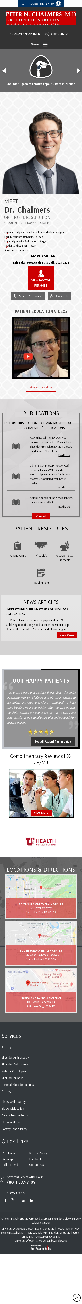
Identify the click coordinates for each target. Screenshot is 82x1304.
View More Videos (41, 387)
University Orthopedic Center (17, 1228)
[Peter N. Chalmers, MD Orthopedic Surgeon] (41, 18)
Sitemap (8, 1159)
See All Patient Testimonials (53, 741)
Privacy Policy (38, 1153)
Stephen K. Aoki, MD (12, 1232)
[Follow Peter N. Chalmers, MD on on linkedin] (32, 1201)
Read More (64, 455)
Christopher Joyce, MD (47, 1236)
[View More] (41, 793)
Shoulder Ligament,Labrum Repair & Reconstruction (41, 84)
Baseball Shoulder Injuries (18, 1085)
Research (62, 296)
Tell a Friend (10, 1165)
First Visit (41, 555)
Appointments (41, 582)
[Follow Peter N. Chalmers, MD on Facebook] (6, 1201)
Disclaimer (9, 1153)
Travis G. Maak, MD (36, 1232)
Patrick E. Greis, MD (60, 1232)
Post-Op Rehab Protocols (64, 558)
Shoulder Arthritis (12, 1078)
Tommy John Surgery (14, 1129)
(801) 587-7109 (61, 34)
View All (41, 516)
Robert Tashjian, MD (68, 1228)
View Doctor (41, 283)
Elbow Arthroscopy (14, 1102)
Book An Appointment (26, 34)
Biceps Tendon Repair (15, 1115)
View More (67, 635)
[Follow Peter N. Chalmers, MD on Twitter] (14, 1201)
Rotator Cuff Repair (14, 1071)
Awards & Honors (30, 296)
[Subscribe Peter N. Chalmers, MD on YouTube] (23, 1201)
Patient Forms (17, 555)
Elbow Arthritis (11, 1122)
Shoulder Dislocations (15, 1064)
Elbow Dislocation (13, 1108)
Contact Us (36, 1165)
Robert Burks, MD (45, 1228)
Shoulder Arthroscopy (15, 1057)
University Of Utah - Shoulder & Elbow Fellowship (41, 1240)
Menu (35, 44)
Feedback (35, 1159)
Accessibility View (42, 3)
